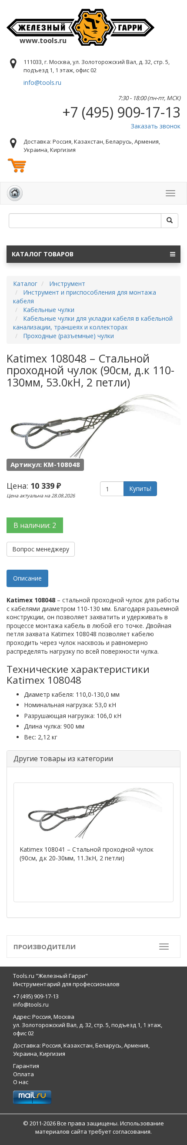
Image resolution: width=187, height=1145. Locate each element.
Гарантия (26, 1066)
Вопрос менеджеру (40, 549)
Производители (44, 946)
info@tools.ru (42, 82)
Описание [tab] (27, 578)
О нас (20, 1082)
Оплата (23, 1074)
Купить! (140, 488)
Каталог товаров (42, 254)
